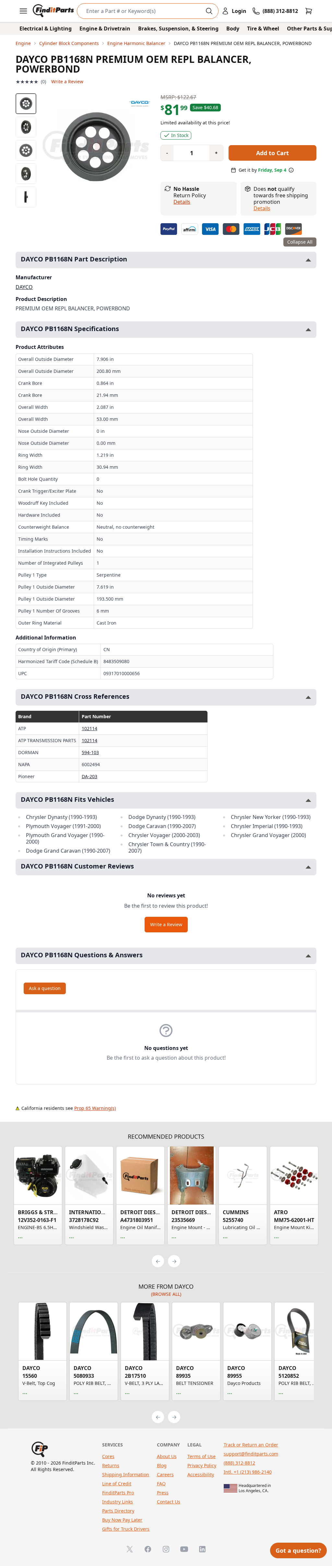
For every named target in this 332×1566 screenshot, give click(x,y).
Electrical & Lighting (45, 28)
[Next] (174, 1261)
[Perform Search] (209, 11)
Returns (110, 1465)
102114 (89, 728)
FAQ (161, 1483)
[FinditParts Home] (54, 11)
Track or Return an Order (251, 1445)
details (262, 208)
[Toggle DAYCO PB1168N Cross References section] (308, 697)
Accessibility (200, 1474)
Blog (162, 1465)
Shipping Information (125, 1474)
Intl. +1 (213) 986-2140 (248, 1472)
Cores (108, 1456)
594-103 (90, 752)
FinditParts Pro (118, 1493)
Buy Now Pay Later (122, 1520)
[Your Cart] (308, 11)
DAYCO (24, 287)
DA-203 (89, 776)
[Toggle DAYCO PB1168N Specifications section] (308, 329)
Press (163, 1493)
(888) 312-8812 (239, 1463)
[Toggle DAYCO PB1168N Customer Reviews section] (308, 867)
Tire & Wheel (263, 28)
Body (232, 28)
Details (181, 202)
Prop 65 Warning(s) (95, 1108)
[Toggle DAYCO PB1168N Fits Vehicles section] (308, 800)
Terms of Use (201, 1456)
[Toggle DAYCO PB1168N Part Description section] (308, 260)
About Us (167, 1456)
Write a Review (67, 81)
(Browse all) (166, 1294)
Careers (165, 1474)
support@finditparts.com (251, 1454)
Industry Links (117, 1502)
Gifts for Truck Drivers (125, 1529)
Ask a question (45, 988)
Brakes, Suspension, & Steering (178, 28)
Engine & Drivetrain (104, 28)
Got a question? (298, 1550)
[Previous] (157, 1261)
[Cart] (308, 11)
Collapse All (300, 242)
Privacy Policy (201, 1465)
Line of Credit (116, 1483)
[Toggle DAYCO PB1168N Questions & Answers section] (308, 956)
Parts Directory (118, 1511)
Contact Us (168, 1502)
